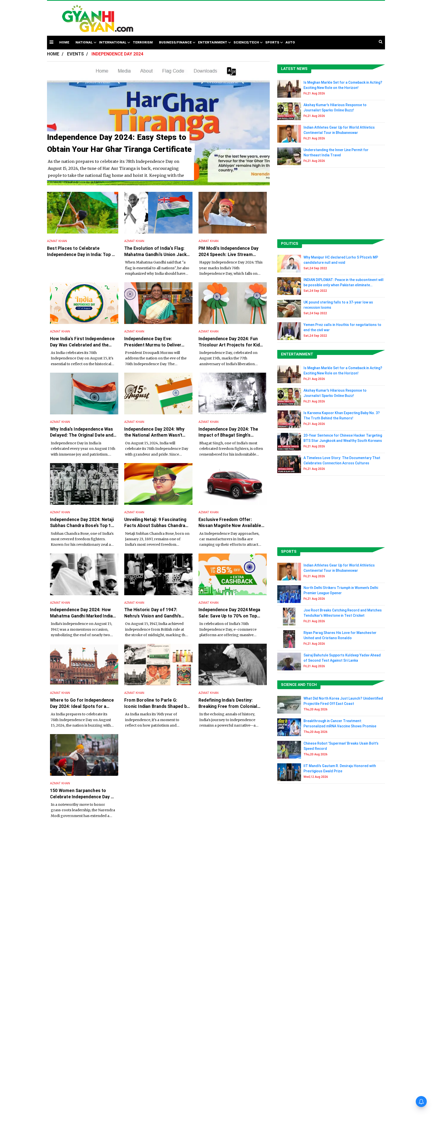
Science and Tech (299, 684)
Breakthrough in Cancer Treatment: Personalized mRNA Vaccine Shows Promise (340, 723)
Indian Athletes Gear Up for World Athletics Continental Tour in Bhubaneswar (339, 130)
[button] (51, 42)
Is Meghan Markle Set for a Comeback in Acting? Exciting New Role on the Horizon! (343, 85)
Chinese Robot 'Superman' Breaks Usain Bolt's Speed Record (341, 746)
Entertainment (212, 42)
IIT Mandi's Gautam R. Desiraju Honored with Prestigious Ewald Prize (340, 768)
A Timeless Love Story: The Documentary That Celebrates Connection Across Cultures (342, 460)
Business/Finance (175, 42)
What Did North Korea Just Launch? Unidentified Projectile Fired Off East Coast (343, 701)
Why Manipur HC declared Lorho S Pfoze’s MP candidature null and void (341, 260)
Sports (272, 42)
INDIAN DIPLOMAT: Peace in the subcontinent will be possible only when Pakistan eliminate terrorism (344, 283)
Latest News (294, 68)
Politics (289, 243)
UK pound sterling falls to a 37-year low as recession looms (338, 304)
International (112, 42)
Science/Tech (246, 42)
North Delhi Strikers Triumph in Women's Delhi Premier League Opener (341, 590)
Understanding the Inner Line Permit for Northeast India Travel (336, 152)
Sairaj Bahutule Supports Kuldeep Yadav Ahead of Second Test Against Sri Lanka (342, 657)
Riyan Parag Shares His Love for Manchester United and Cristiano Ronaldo (340, 635)
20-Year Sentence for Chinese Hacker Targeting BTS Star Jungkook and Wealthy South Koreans (343, 438)
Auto (290, 42)
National (84, 42)
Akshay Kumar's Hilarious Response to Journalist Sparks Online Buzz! (335, 107)
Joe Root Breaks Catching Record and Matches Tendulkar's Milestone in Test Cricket (343, 612)
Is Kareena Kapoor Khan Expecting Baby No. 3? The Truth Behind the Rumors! (342, 415)
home (64, 42)
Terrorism (143, 42)
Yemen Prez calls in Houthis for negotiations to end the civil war (342, 327)
